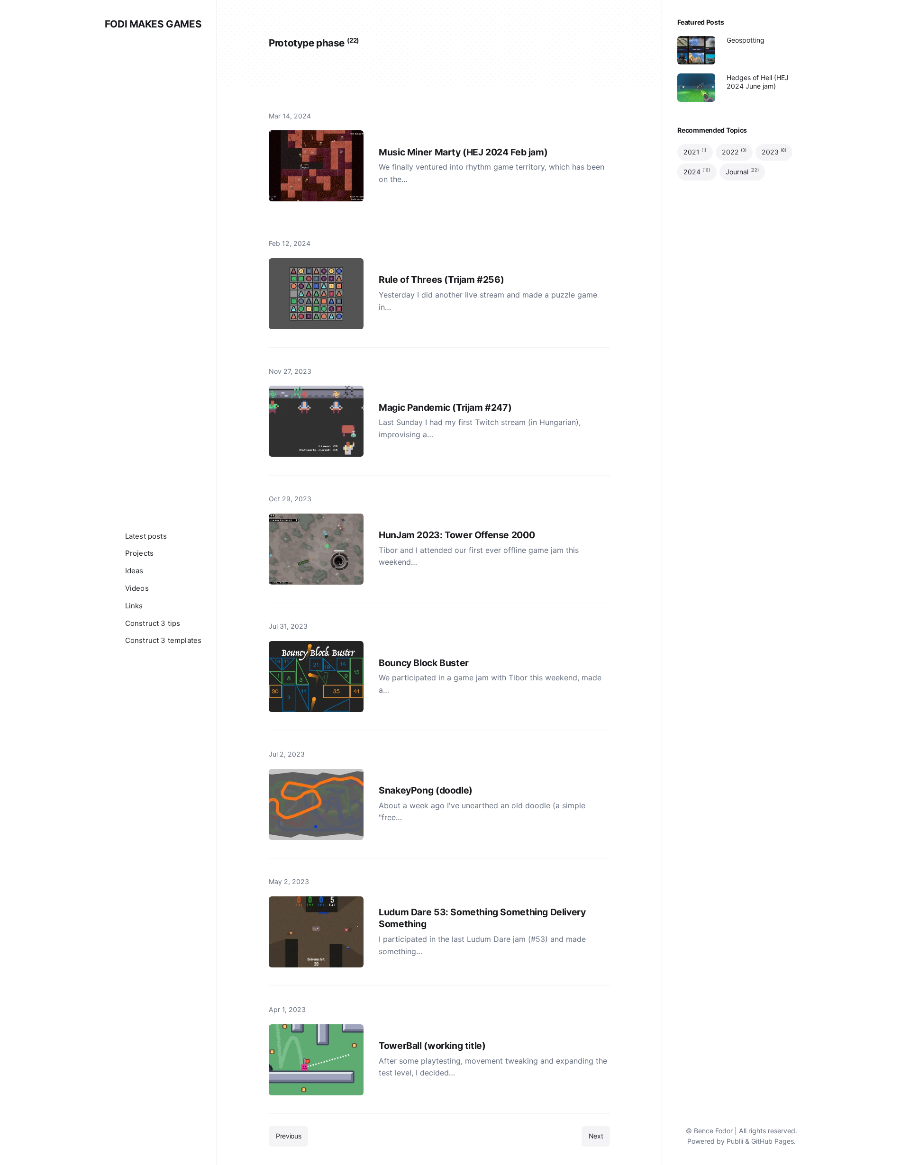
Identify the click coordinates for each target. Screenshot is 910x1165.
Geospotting (745, 40)
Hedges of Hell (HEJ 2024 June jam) (758, 81)
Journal (742, 171)
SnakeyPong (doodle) (426, 790)
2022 (734, 152)
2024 (696, 171)
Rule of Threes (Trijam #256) (441, 279)
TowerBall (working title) (432, 1045)
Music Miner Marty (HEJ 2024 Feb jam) (463, 152)
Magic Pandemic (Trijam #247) (445, 407)
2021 (694, 152)
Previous (288, 1136)
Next (596, 1136)
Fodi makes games (153, 24)
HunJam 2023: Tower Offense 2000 (457, 535)
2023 (774, 152)
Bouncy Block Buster (424, 662)
